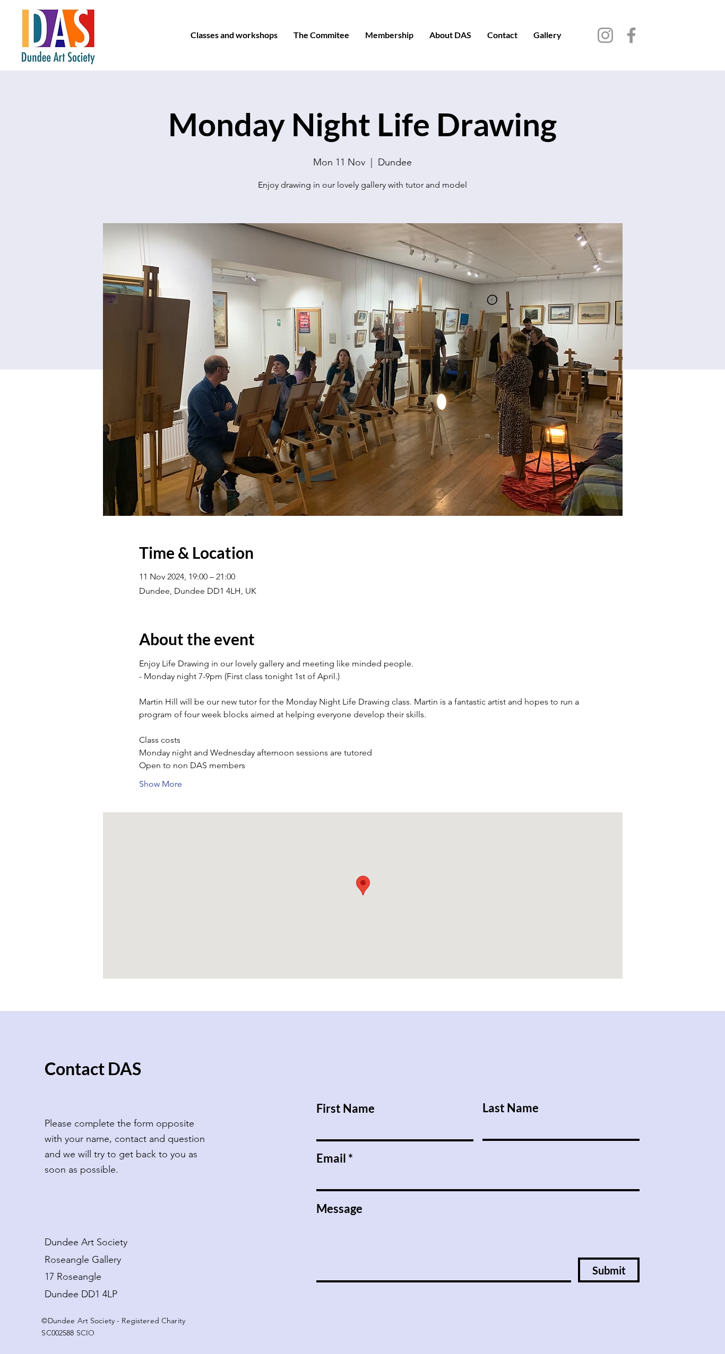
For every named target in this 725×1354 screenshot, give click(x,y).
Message (339, 1209)
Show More (160, 784)
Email (331, 1158)
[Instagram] (605, 35)
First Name (345, 1108)
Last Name (510, 1108)
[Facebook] (631, 35)
